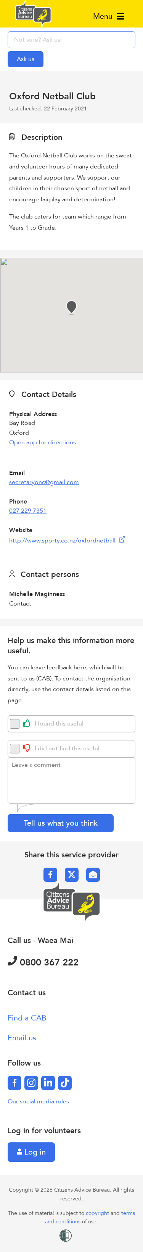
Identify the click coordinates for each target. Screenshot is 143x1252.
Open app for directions (42, 442)
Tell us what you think (61, 823)
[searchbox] (71, 39)
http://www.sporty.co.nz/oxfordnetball (63, 540)
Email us (22, 1038)
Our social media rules (38, 1101)
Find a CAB (27, 1018)
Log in (34, 1152)
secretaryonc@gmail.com (44, 482)
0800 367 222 (48, 962)
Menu (104, 16)
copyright (98, 1213)
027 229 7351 (28, 511)
